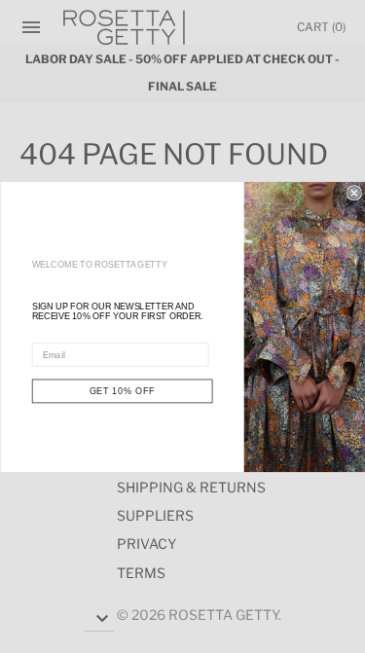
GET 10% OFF (122, 390)
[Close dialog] (353, 192)
